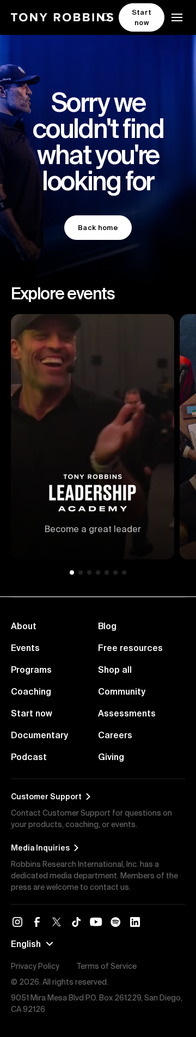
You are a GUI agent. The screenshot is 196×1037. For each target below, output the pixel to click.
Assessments (127, 713)
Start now (31, 713)
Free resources (130, 648)
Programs (31, 669)
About (23, 626)
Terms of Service (107, 966)
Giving (111, 757)
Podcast (29, 757)
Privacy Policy (35, 966)
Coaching (31, 691)
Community (121, 691)
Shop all (115, 669)
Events (25, 648)
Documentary (39, 735)
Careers (115, 735)
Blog (107, 626)
